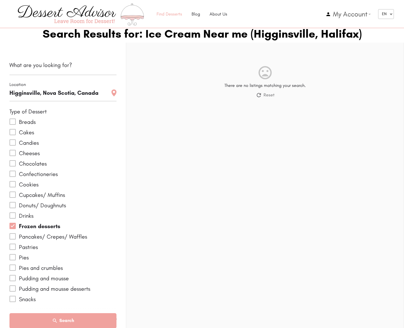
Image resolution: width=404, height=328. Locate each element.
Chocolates (33, 163)
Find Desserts (169, 14)
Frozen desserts (39, 226)
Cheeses (29, 153)
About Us (218, 14)
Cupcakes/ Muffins (42, 194)
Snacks (27, 299)
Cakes (26, 132)
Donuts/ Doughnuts (42, 205)
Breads (27, 121)
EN (384, 13)
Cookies (29, 184)
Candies (29, 142)
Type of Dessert (28, 111)
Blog (196, 14)
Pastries (28, 247)
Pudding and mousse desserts (54, 288)
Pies (24, 257)
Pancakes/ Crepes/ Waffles (53, 236)
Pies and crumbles (41, 267)
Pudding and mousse (44, 278)
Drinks (26, 215)
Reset (269, 95)
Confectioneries (38, 174)
